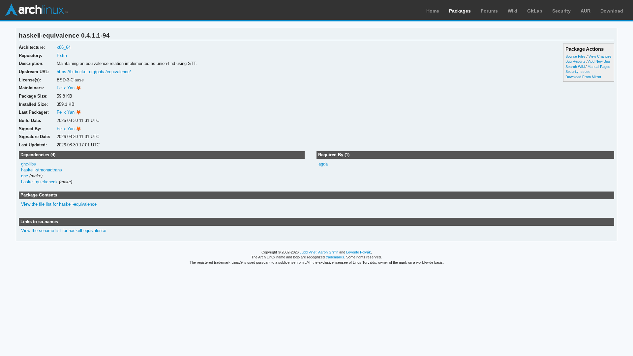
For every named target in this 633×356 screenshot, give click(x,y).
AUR (585, 11)
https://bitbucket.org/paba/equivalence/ (94, 71)
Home (432, 11)
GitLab (534, 11)
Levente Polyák (358, 252)
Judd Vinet (308, 252)
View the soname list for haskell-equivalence (63, 230)
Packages (460, 11)
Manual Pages (599, 67)
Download (611, 11)
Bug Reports (575, 61)
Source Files (575, 56)
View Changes (600, 56)
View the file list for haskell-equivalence (59, 204)
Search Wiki (575, 67)
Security (561, 11)
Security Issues (577, 72)
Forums (489, 11)
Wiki (512, 11)
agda (323, 164)
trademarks (335, 257)
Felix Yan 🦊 (69, 87)
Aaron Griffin (328, 252)
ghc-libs (28, 164)
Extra (62, 55)
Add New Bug (599, 61)
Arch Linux (36, 9)
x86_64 (64, 47)
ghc (24, 175)
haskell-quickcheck (39, 181)
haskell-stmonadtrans (41, 169)
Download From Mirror (583, 77)
